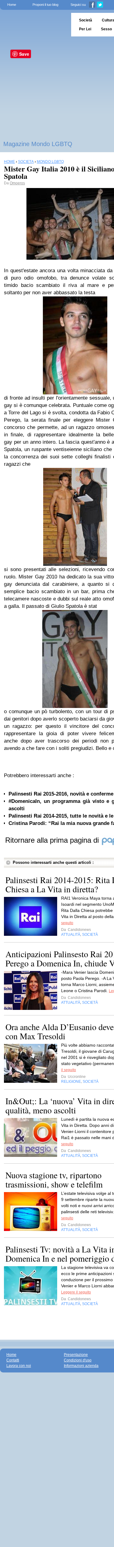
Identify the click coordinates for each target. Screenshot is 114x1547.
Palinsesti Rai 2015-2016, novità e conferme (61, 794)
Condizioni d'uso (78, 1360)
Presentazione (76, 1355)
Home (11, 4)
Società (85, 20)
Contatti (12, 1360)
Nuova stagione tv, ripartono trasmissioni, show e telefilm (54, 1179)
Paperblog (33, 24)
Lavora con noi (18, 1366)
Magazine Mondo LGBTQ (37, 144)
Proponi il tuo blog (45, 4)
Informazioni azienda (81, 1366)
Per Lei (85, 29)
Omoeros (17, 183)
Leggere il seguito (76, 1292)
